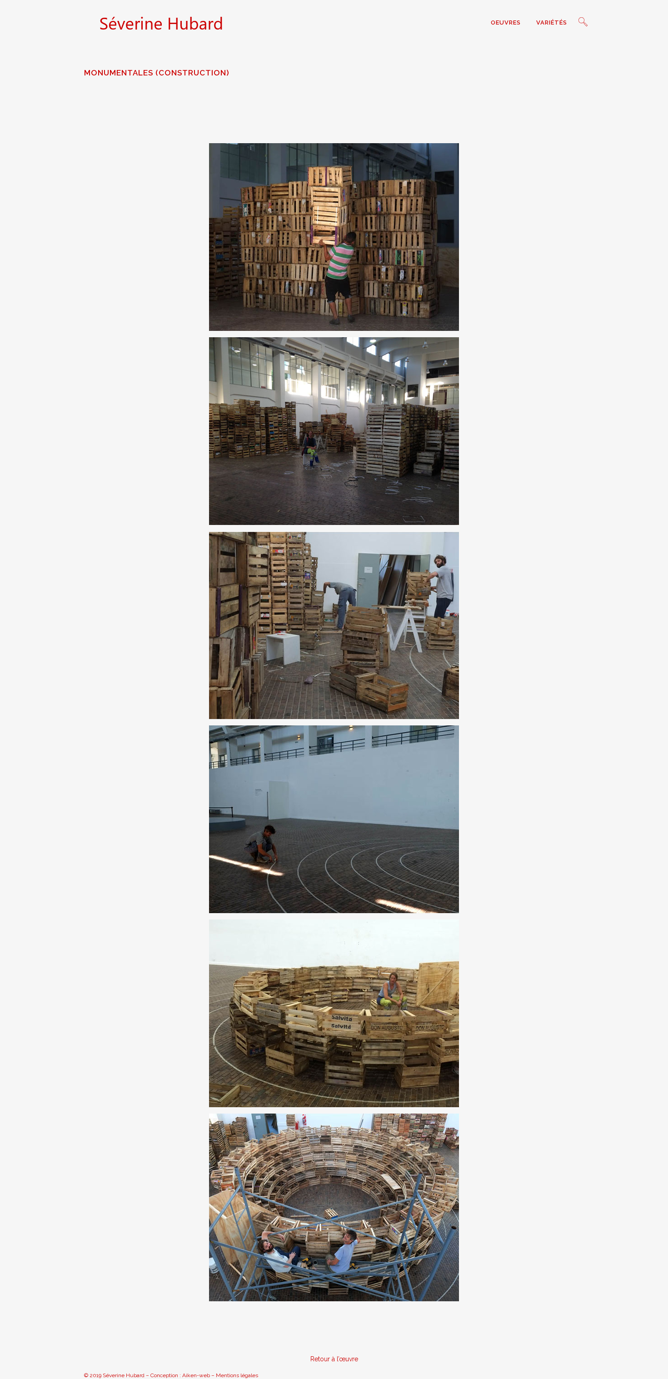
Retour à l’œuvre (334, 1359)
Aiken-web (196, 1375)
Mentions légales (237, 1375)
